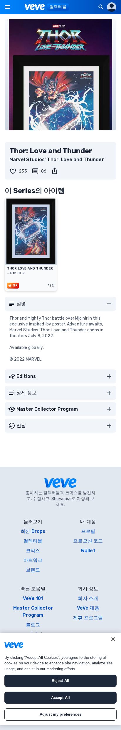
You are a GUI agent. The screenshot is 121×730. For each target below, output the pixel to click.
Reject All (60, 680)
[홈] (34, 7)
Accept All (60, 697)
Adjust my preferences (60, 714)
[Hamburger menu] (7, 7)
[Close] (113, 639)
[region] (60, 679)
